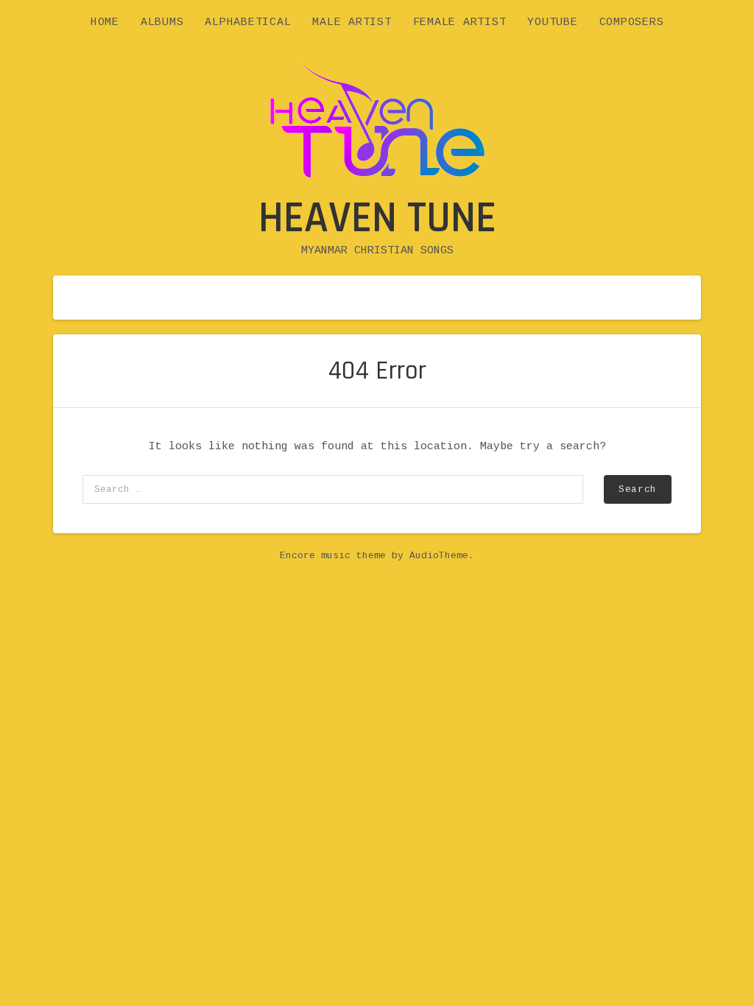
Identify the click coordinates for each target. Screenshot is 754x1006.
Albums (162, 22)
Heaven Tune (377, 218)
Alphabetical (248, 22)
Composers (631, 22)
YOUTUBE (552, 22)
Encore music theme (333, 555)
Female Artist (460, 22)
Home (105, 22)
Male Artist (351, 22)
